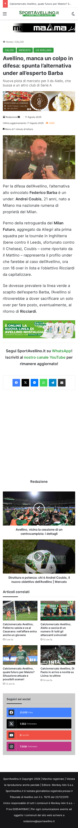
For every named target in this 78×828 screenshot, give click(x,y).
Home (9, 41)
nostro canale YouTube (45, 357)
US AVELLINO (43, 50)
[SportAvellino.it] (39, 13)
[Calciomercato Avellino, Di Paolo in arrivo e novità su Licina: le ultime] (58, 655)
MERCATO (25, 50)
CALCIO (19, 41)
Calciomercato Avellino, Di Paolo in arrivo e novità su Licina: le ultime (57, 672)
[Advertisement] (39, 434)
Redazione (11, 117)
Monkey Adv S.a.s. (63, 784)
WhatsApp (61, 351)
